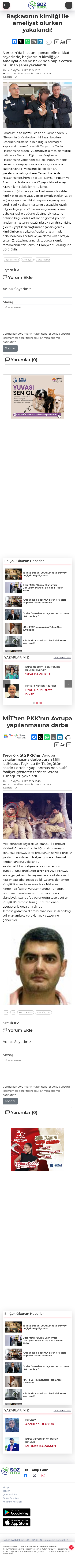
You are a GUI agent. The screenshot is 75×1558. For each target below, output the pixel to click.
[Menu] (68, 5)
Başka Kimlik (11, 259)
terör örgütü (46, 870)
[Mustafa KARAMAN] (12, 1444)
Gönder (10, 348)
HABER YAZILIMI (11, 1540)
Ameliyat (27, 259)
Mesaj (8, 302)
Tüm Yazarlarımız (62, 657)
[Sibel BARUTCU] (12, 672)
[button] (6, 683)
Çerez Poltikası (10, 1494)
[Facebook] (25, 1475)
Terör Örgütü (43, 1012)
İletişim (6, 1491)
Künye (6, 1487)
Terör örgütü (14, 755)
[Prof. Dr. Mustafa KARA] (12, 691)
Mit (13, 1012)
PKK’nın (34, 755)
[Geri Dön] (6, 5)
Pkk (6, 1012)
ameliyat (10, 61)
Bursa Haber (43, 259)
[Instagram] (43, 1475)
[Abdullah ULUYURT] (12, 1425)
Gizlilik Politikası (11, 1498)
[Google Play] (37, 1512)
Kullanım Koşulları (12, 1501)
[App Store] (37, 1522)
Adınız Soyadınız (17, 289)
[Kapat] (71, 1547)
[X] (34, 1475)
